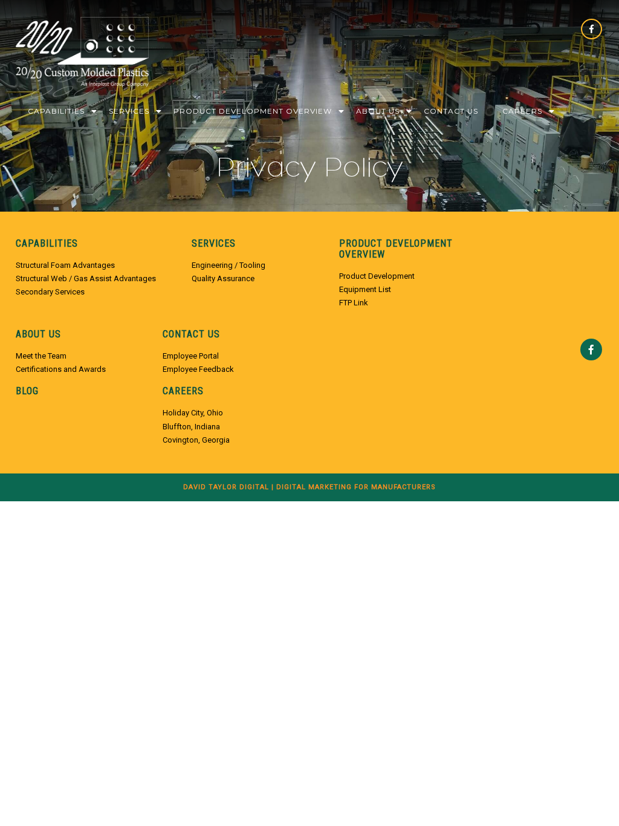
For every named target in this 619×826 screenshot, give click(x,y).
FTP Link (353, 302)
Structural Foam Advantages (65, 265)
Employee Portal (191, 355)
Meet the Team (41, 355)
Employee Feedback (198, 369)
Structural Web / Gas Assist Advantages (86, 278)
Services (129, 110)
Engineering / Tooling (228, 265)
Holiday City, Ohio (193, 412)
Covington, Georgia (196, 439)
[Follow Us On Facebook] (591, 33)
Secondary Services (50, 291)
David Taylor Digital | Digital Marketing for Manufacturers (309, 487)
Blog (27, 391)
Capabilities (56, 110)
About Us (378, 110)
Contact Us (451, 110)
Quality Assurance (223, 278)
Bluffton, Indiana (191, 426)
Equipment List (365, 289)
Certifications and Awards (61, 369)
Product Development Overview (252, 110)
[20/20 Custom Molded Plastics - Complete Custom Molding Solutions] (82, 58)
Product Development (377, 276)
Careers (522, 110)
